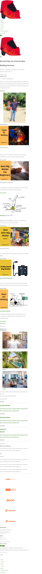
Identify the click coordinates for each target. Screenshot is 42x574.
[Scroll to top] (0, 555)
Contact (2, 26)
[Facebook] (0, 35)
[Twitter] (1, 546)
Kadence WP (20, 547)
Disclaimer (6, 552)
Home (2, 20)
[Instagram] (1, 35)
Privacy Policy (2, 552)
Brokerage (3, 33)
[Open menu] (1, 57)
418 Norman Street (4, 31)
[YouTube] (4, 546)
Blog (2, 29)
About (2, 24)
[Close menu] (0, 557)
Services (2, 22)
